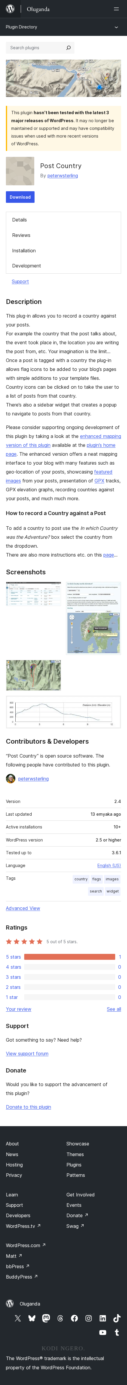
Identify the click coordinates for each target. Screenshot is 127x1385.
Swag (75, 1226)
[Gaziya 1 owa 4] (53, 590)
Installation (24, 251)
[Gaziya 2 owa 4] (113, 590)
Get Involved (80, 1195)
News (12, 1154)
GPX (99, 481)
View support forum (27, 1053)
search (96, 891)
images (112, 879)
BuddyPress (22, 1277)
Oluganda (30, 1304)
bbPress (18, 1266)
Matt (14, 1256)
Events (74, 1205)
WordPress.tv (23, 1226)
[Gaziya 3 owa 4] (53, 668)
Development (26, 266)
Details (19, 220)
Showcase (77, 1144)
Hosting (14, 1165)
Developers (18, 1215)
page (108, 555)
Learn (12, 1195)
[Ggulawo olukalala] (117, 9)
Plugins (74, 1165)
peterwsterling (63, 175)
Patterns (75, 1175)
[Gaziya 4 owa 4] (113, 704)
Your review (18, 1009)
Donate (77, 1215)
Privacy (14, 1175)
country (81, 879)
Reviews (21, 235)
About (12, 1144)
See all (114, 1009)
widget (113, 891)
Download (20, 197)
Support (20, 281)
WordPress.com (26, 1245)
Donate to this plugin (28, 1107)
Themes (75, 1154)
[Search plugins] (68, 48)
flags (96, 879)
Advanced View (23, 908)
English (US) (109, 865)
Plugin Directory (21, 26)
